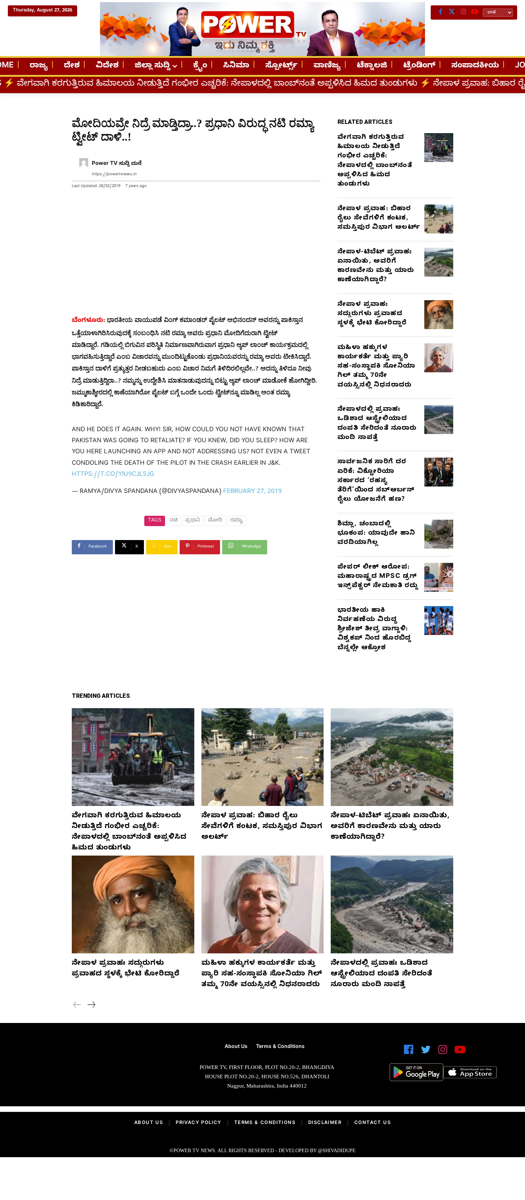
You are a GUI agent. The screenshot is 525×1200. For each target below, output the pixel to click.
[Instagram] (463, 12)
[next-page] (91, 1005)
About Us (148, 1123)
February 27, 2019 (252, 492)
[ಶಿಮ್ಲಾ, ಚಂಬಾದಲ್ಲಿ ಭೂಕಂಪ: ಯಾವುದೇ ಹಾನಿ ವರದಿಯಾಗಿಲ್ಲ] (438, 534)
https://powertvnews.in (114, 174)
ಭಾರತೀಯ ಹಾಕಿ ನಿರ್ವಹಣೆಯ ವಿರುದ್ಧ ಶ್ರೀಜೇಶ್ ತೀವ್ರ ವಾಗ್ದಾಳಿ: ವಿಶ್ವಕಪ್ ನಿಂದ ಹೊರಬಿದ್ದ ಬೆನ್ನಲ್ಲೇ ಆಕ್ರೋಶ (374, 629)
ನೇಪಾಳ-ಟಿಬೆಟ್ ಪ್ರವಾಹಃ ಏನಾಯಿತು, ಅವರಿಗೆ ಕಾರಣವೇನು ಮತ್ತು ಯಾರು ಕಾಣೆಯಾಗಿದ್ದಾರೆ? (376, 266)
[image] (91, 1067)
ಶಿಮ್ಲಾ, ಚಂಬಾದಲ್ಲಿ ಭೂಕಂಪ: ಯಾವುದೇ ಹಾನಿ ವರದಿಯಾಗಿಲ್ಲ (376, 534)
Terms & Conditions (264, 1123)
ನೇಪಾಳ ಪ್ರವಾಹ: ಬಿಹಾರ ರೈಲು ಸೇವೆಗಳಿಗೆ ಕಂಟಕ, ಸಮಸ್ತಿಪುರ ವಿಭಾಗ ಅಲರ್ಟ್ (379, 219)
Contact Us (372, 1123)
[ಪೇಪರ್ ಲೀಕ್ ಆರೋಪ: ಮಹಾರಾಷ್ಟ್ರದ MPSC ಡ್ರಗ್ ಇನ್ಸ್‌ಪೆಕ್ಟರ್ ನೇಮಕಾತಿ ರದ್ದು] (438, 577)
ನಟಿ (174, 521)
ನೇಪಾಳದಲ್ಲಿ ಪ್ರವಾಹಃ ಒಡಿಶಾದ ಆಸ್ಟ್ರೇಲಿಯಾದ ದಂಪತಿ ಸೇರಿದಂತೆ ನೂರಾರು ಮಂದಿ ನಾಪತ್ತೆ (377, 424)
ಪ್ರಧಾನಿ (192, 521)
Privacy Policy (198, 1123)
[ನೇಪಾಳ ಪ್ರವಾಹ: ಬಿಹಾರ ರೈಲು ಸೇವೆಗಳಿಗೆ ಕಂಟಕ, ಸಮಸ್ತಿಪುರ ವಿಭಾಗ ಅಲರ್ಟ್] (438, 219)
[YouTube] (474, 12)
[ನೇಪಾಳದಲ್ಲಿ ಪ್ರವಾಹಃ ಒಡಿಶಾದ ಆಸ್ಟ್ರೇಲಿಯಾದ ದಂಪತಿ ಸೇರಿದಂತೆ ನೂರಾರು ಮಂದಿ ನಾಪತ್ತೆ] (438, 419)
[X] (451, 12)
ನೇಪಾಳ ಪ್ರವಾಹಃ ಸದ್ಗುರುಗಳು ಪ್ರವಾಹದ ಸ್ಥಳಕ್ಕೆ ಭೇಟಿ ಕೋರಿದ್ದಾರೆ (372, 314)
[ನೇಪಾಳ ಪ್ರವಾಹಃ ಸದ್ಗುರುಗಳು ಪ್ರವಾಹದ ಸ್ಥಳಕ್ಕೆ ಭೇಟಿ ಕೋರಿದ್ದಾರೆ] (438, 314)
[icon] (408, 1052)
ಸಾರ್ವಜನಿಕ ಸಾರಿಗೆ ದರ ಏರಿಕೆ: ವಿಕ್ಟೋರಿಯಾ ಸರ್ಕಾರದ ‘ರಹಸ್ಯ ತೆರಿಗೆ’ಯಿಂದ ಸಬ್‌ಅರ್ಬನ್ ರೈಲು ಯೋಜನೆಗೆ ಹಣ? (376, 481)
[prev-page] (77, 1005)
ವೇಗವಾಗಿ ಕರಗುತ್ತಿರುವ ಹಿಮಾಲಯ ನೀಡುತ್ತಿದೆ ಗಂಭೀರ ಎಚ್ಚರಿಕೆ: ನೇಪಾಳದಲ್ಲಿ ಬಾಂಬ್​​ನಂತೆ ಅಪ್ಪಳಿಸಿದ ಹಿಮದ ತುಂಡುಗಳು (375, 161)
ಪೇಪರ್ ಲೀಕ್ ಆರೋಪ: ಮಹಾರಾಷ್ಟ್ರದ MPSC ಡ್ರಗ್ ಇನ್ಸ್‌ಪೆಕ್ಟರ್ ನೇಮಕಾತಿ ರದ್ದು (378, 577)
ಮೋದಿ (215, 521)
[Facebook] (440, 12)
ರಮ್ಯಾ (236, 521)
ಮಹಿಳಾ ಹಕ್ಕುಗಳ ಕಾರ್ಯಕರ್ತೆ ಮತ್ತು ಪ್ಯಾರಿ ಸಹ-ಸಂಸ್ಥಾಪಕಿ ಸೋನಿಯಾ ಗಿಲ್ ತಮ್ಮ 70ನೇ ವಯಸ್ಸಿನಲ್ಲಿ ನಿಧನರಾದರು (376, 367)
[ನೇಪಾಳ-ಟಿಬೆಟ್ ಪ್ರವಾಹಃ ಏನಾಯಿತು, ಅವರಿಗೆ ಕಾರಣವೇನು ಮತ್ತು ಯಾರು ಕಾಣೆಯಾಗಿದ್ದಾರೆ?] (438, 262)
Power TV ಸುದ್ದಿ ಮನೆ (117, 164)
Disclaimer (324, 1123)
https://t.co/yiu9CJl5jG (113, 475)
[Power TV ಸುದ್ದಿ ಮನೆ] (83, 169)
